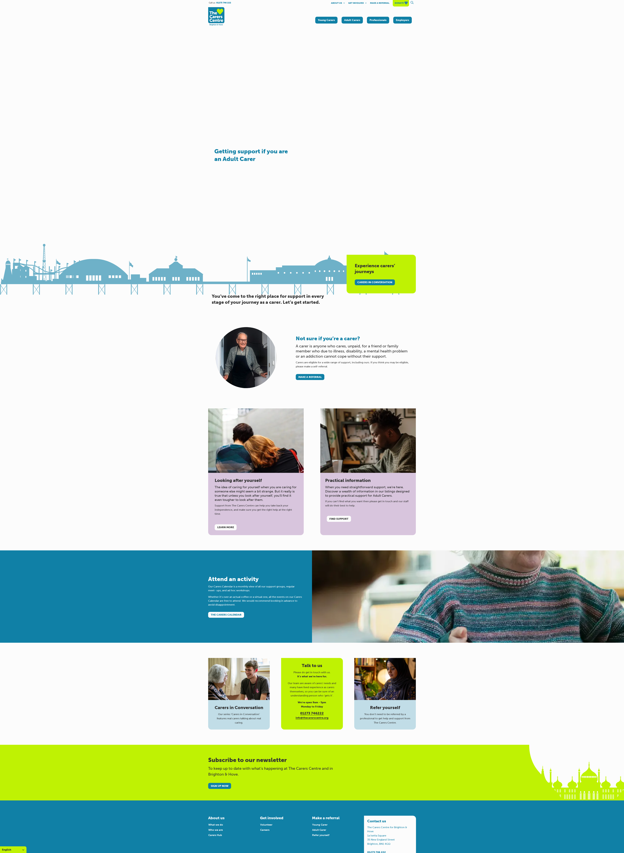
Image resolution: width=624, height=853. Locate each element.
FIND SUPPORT (338, 518)
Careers (264, 829)
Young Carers (326, 20)
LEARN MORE (225, 527)
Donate (399, 3)
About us (336, 3)
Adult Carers (352, 20)
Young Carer (319, 824)
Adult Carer (319, 829)
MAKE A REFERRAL (310, 377)
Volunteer (266, 824)
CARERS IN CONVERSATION (374, 282)
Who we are (215, 829)
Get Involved (356, 3)
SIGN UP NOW (219, 785)
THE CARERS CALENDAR (226, 614)
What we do (215, 824)
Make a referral (379, 3)
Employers (402, 20)
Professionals (378, 20)
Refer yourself (320, 835)
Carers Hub (215, 835)
